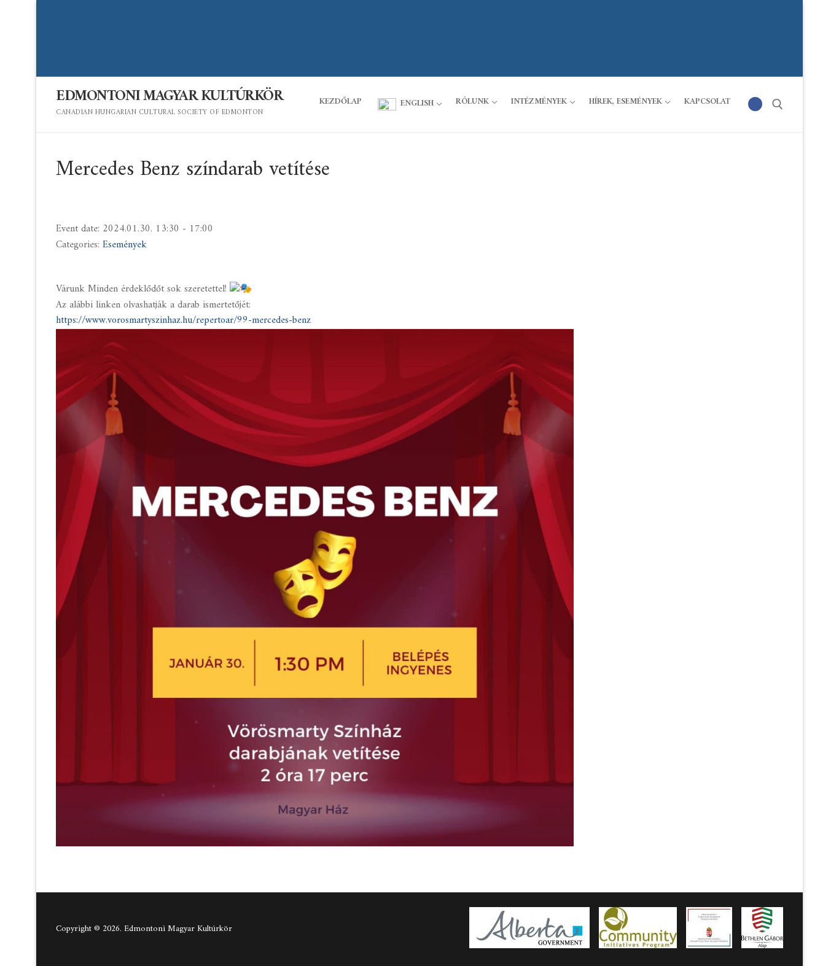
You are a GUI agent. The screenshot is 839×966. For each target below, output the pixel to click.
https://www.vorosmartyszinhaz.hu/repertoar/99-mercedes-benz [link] (183, 320)
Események (125, 244)
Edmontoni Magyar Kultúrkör (169, 97)
